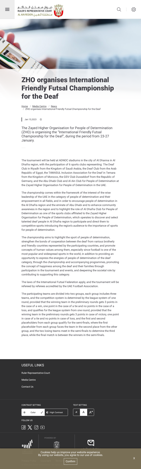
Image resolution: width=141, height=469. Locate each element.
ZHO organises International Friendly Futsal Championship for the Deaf (63, 109)
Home (24, 106)
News (54, 106)
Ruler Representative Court (35, 373)
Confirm (70, 461)
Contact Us (27, 386)
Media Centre (39, 106)
